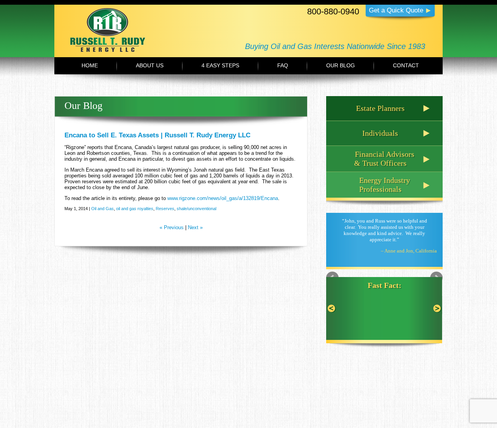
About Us (149, 65)
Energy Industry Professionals (384, 184)
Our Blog (340, 65)
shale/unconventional (196, 208)
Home (90, 65)
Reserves (165, 208)
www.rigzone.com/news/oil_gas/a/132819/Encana (222, 198)
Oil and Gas (102, 208)
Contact (406, 65)
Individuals (380, 133)
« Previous (172, 227)
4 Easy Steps (220, 65)
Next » (195, 227)
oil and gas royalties (134, 208)
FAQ (282, 65)
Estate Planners (380, 108)
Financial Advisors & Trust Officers (384, 158)
